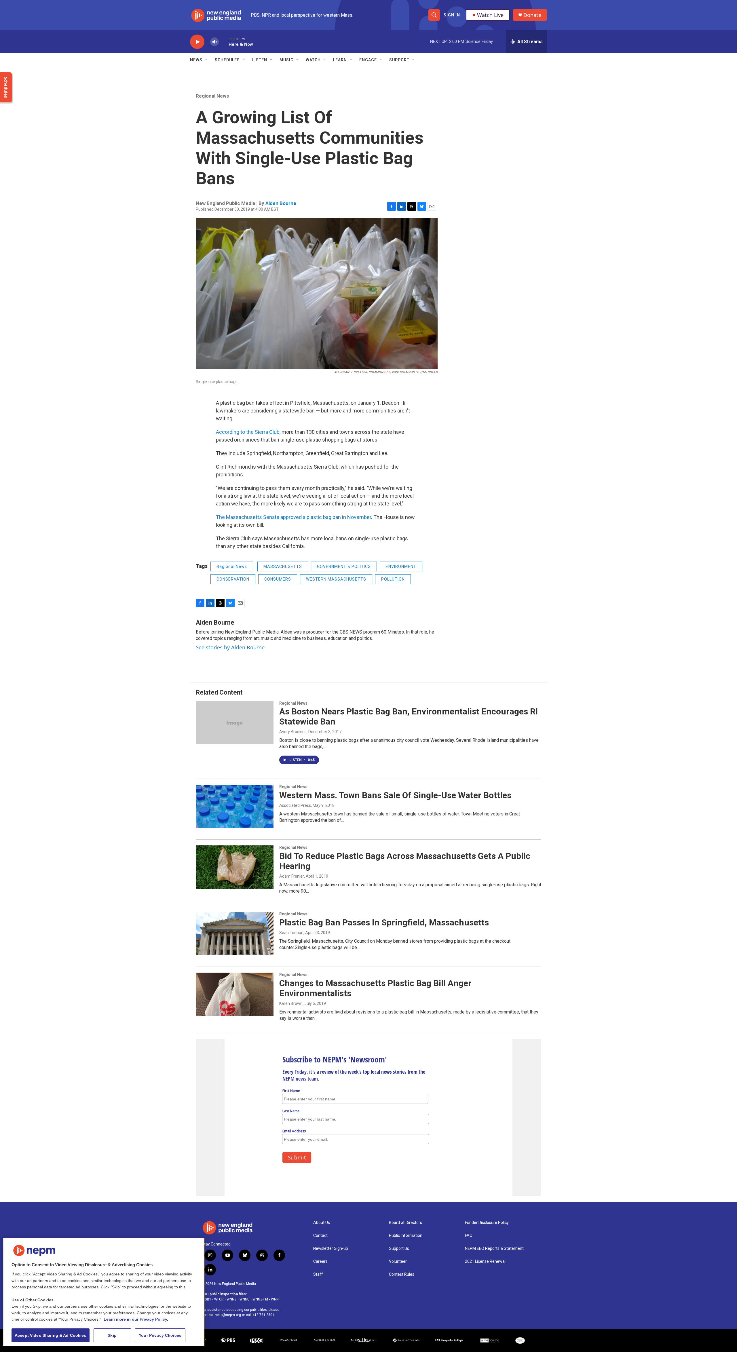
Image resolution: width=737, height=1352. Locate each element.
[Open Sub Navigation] (206, 60)
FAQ (468, 1235)
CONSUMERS (277, 579)
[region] (103, 1292)
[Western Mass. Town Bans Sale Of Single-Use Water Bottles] (234, 806)
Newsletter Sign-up (330, 1248)
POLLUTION (393, 579)
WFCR (219, 1299)
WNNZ (232, 1299)
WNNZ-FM (260, 1299)
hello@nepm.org (228, 1315)
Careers (320, 1261)
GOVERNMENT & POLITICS (344, 566)
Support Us (399, 1248)
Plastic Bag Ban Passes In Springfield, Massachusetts (384, 922)
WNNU (245, 1299)
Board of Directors (405, 1222)
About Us (321, 1222)
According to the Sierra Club (248, 432)
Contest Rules (401, 1274)
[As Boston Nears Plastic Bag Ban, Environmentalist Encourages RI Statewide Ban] (234, 722)
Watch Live (490, 15)
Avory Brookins (293, 731)
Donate (532, 15)
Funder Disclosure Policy (487, 1222)
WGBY (206, 1299)
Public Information (405, 1235)
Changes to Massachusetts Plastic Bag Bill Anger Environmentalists (375, 988)
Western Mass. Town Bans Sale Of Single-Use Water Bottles (395, 795)
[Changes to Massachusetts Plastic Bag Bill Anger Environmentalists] (234, 994)
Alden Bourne (280, 203)
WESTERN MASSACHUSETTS (336, 579)
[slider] (224, 42)
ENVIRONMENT (401, 566)
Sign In (452, 15)
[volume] (214, 41)
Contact (320, 1235)
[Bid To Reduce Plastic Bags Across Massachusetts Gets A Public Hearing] (234, 867)
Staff (318, 1274)
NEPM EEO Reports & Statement (494, 1248)
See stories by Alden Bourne (230, 647)
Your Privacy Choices (160, 1335)
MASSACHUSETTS (282, 566)
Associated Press (295, 805)
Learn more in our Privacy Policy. (136, 1319)
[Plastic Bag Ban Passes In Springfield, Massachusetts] (234, 933)
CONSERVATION (232, 579)
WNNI (275, 1299)
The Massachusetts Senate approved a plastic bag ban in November (293, 517)
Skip (112, 1335)
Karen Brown (291, 1003)
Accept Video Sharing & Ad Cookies (50, 1335)
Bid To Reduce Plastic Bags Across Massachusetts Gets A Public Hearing (404, 861)
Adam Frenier (291, 876)
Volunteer (398, 1261)
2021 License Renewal (485, 1261)
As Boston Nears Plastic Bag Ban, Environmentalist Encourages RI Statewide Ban (408, 716)
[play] (197, 42)
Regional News (212, 96)
